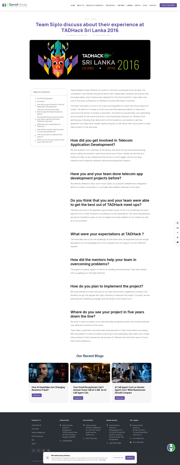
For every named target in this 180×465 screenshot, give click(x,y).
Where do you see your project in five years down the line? (50, 141)
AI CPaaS (40, 101)
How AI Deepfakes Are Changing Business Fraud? (48, 388)
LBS (33, 440)
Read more (36, 395)
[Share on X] (177, 223)
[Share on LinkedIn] (177, 227)
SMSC (34, 444)
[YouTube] (43, 450)
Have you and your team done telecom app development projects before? (49, 112)
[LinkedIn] (38, 450)
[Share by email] (177, 242)
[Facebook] (33, 450)
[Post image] (49, 373)
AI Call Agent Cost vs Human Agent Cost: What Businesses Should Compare (130, 390)
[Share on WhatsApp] (177, 237)
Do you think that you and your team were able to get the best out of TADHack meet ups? (50, 119)
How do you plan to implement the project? (49, 136)
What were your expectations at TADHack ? (48, 125)
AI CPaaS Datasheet (44, 98)
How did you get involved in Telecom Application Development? (50, 106)
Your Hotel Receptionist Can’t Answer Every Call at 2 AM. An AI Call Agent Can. (89, 390)
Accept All (130, 457)
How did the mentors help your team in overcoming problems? (50, 131)
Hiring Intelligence (38, 432)
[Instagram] (48, 450)
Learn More (102, 460)
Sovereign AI (36, 425)
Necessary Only (118, 457)
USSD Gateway (37, 436)
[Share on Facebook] (177, 232)
